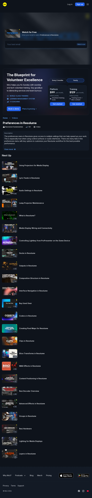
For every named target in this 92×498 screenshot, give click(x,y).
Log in (69, 4)
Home (5, 118)
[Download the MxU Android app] (83, 475)
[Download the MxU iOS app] (66, 475)
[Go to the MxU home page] (5, 4)
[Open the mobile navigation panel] (87, 4)
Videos (15, 118)
